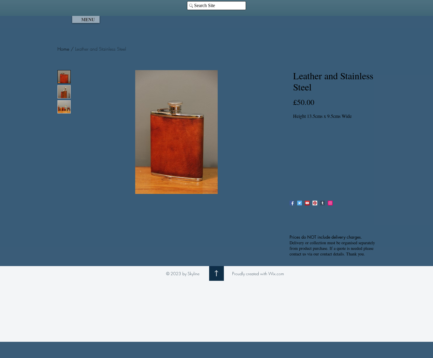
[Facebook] (292, 203)
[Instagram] (330, 203)
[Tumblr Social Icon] (322, 203)
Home (63, 49)
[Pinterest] (315, 203)
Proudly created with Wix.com (258, 273)
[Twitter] (299, 203)
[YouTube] (307, 203)
